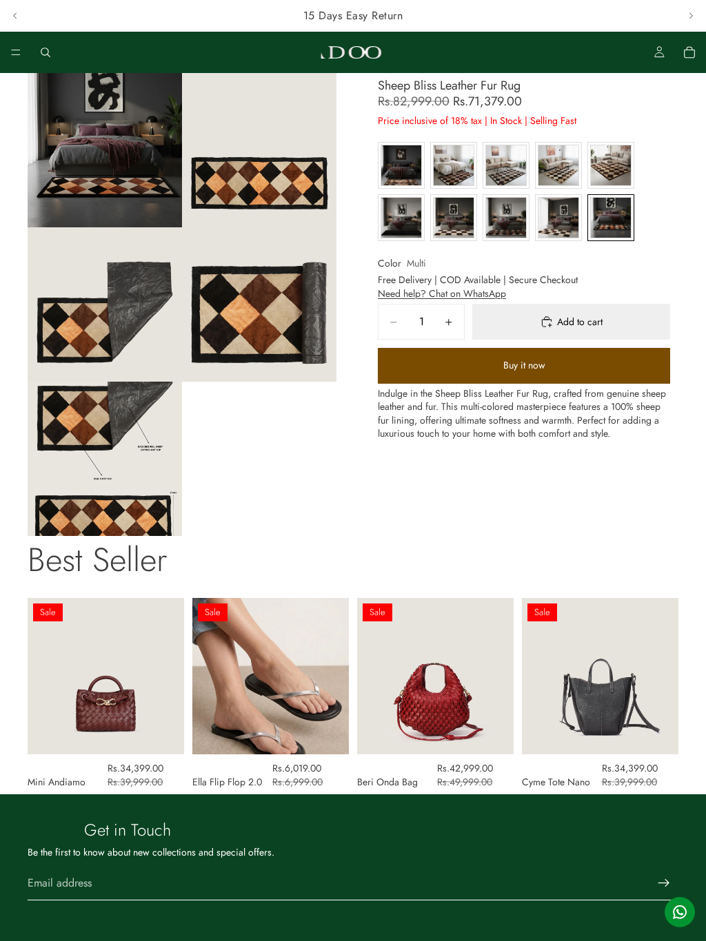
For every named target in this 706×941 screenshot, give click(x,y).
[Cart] (689, 52)
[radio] (401, 165)
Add (174, 732)
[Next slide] (691, 16)
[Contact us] (680, 912)
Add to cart (580, 322)
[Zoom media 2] (259, 150)
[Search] (45, 52)
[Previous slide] (15, 16)
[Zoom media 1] (105, 150)
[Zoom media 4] (259, 304)
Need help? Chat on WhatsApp (442, 293)
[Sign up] (663, 883)
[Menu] (16, 52)
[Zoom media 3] (105, 304)
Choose (339, 732)
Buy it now (524, 365)
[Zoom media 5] (105, 459)
